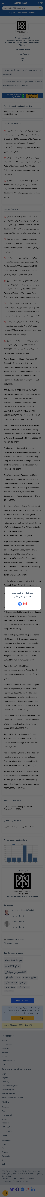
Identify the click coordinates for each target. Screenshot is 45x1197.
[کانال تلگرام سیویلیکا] (20, 604)
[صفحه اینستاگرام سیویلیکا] (25, 604)
